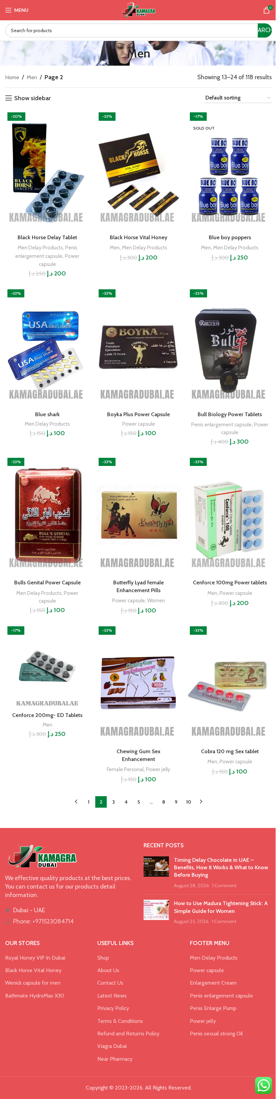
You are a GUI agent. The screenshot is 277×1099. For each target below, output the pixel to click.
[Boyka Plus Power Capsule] (138, 347)
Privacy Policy (113, 1008)
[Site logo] (139, 9)
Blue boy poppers (230, 237)
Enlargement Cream (213, 983)
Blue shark (47, 414)
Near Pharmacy (114, 1059)
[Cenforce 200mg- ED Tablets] (47, 666)
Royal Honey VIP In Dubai (35, 958)
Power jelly (158, 769)
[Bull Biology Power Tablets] (229, 347)
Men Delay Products (40, 247)
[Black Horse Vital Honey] (138, 170)
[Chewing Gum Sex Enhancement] (138, 684)
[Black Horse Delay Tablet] (47, 170)
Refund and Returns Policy (128, 1033)
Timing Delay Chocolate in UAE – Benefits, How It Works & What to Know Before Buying (221, 867)
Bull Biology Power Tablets (230, 414)
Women (156, 600)
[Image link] (42, 855)
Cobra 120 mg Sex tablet (230, 751)
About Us (108, 970)
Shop (103, 958)
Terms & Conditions (120, 1021)
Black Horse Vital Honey (138, 237)
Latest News (112, 995)
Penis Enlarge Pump (213, 1008)
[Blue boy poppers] (229, 170)
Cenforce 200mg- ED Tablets (47, 715)
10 (188, 802)
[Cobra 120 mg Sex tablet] (229, 684)
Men (32, 77)
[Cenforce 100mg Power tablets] (229, 515)
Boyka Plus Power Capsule (138, 414)
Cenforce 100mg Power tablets (230, 582)
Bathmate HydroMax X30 (34, 995)
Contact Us (110, 983)
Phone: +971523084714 (43, 921)
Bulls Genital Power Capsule (47, 582)
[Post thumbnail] (156, 873)
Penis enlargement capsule (221, 424)
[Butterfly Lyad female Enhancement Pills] (138, 515)
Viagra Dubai (112, 1046)
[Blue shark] (47, 347)
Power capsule (138, 424)
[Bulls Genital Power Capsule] (47, 515)
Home (12, 77)
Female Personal (125, 769)
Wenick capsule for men (32, 983)
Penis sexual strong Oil (216, 1033)
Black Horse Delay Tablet (47, 237)
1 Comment (224, 885)
